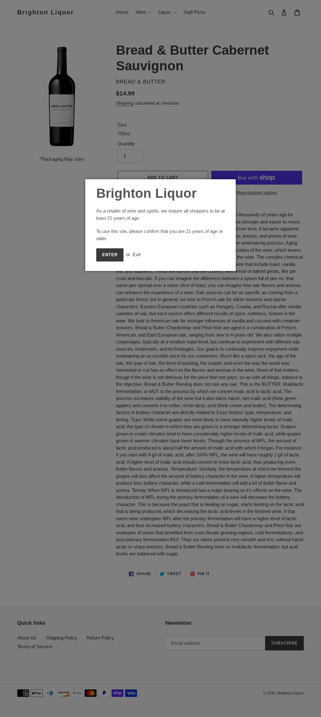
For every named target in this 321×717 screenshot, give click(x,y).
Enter (110, 254)
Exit (136, 254)
